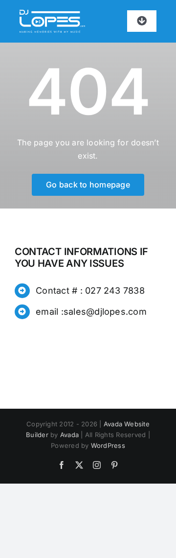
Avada (69, 435)
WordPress (108, 445)
